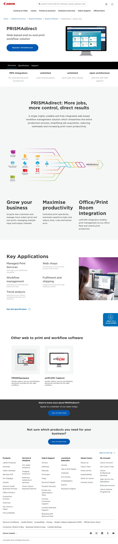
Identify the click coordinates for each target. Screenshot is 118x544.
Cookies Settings (54, 527)
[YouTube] (113, 533)
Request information (22, 48)
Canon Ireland (9, 533)
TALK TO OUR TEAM (59, 413)
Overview (12, 65)
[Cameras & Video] (29, 10)
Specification (23, 65)
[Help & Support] (92, 10)
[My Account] (106, 4)
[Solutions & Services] (76, 10)
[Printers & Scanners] (56, 10)
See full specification (17, 309)
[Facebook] (91, 533)
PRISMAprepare (20, 378)
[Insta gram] (96, 533)
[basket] (112, 4)
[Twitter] (108, 533)
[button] (110, 319)
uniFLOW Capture (55, 378)
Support (34, 65)
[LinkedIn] (102, 533)
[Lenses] (37, 10)
